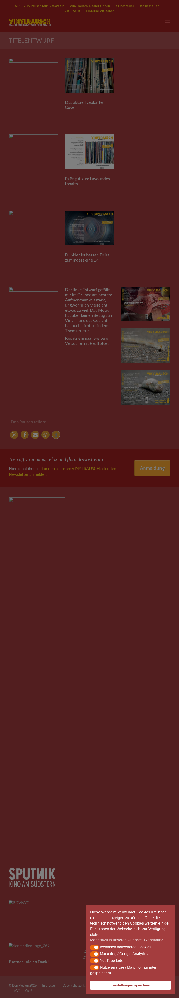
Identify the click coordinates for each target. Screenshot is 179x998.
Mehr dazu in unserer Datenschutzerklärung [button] (126, 940)
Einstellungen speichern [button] (130, 985)
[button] (94, 947)
